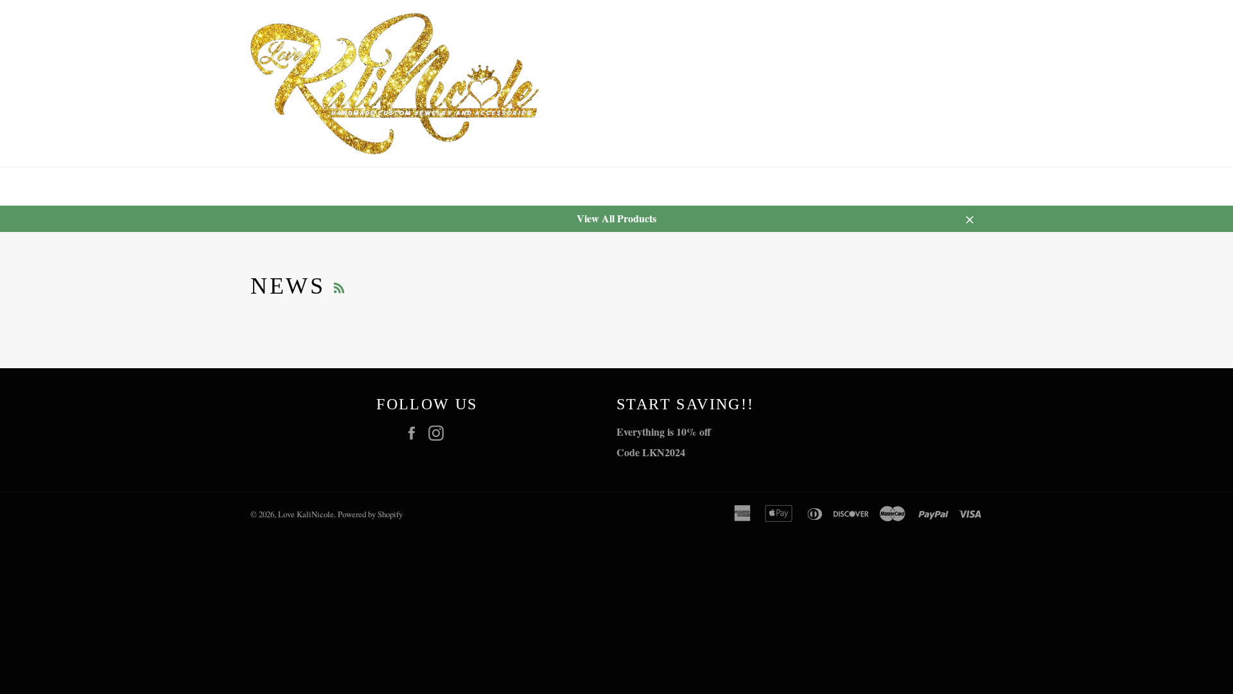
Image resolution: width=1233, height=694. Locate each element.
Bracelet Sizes (541, 186)
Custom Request (428, 186)
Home (265, 186)
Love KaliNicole (306, 514)
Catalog (331, 186)
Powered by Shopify (370, 514)
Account (968, 186)
